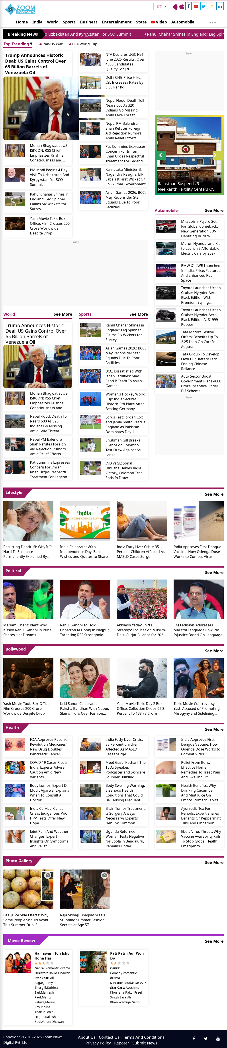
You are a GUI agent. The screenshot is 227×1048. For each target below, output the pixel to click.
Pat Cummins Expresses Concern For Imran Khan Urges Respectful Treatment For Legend (126, 153)
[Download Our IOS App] (181, 6)
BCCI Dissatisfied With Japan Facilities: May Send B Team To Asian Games (124, 378)
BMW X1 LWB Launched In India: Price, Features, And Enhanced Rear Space (201, 273)
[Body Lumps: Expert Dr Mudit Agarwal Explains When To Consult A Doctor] (15, 790)
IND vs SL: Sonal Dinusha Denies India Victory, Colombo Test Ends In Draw (124, 470)
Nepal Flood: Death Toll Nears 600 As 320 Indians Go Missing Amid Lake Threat (125, 107)
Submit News (144, 1043)
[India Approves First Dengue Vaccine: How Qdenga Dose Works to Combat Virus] (199, 520)
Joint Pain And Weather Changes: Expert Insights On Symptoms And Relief (49, 838)
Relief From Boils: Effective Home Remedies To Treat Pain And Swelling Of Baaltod (200, 769)
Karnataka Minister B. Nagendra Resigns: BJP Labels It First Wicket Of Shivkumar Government (126, 176)
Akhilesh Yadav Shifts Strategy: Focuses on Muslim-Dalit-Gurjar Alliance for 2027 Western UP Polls (141, 630)
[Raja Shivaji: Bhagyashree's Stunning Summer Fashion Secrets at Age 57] (85, 889)
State (141, 22)
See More (63, 314)
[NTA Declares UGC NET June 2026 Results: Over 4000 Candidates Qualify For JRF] (90, 59)
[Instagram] (211, 6)
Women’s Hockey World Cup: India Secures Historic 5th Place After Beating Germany (125, 401)
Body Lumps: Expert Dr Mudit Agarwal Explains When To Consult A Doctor (49, 792)
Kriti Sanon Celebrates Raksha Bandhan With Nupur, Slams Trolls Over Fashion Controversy (84, 708)
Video (161, 22)
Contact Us (109, 1037)
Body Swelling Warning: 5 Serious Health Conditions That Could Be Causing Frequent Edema (125, 792)
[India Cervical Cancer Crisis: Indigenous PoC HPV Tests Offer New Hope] (15, 813)
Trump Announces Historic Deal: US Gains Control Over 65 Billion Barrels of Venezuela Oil (35, 63)
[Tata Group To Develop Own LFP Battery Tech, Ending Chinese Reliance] (166, 359)
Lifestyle (14, 492)
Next (218, 159)
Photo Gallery (19, 860)
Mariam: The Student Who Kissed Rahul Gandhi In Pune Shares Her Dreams (27, 630)
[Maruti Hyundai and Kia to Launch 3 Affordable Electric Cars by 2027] (166, 248)
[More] (212, 21)
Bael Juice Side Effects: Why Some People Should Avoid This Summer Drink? (25, 920)
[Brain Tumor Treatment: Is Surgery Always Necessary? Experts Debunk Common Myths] (90, 813)
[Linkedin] (220, 6)
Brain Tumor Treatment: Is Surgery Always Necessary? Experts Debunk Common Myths (126, 815)
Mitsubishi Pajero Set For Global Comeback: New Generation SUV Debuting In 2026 (199, 228)
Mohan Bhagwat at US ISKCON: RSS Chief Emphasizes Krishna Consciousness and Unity (48, 153)
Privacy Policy (98, 1043)
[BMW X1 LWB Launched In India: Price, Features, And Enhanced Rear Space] (166, 270)
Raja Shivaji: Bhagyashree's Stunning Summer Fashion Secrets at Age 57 (82, 920)
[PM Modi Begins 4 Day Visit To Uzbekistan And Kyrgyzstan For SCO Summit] (15, 175)
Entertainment (117, 22)
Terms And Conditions (143, 1037)
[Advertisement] (75, 275)
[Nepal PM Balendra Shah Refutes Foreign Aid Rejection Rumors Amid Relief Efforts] (90, 128)
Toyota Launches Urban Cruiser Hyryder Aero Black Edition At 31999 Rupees (201, 317)
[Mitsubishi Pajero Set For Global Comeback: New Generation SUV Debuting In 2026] (166, 226)
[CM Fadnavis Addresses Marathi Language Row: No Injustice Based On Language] (199, 599)
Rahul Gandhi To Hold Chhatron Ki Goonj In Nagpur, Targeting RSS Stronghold (84, 630)
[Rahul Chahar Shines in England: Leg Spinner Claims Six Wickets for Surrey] (15, 199)
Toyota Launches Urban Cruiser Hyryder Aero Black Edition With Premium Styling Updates (201, 295)
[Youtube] (196, 6)
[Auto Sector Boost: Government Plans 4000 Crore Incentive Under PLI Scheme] (166, 381)
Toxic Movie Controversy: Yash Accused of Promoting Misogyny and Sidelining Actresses (197, 708)
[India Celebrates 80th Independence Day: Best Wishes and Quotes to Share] (85, 520)
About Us (87, 1037)
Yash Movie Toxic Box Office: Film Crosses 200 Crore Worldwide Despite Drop (50, 226)
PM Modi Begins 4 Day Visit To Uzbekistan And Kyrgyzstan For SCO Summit (49, 177)
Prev (160, 159)
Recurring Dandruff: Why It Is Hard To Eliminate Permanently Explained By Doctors (27, 551)
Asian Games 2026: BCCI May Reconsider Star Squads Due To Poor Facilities (126, 199)
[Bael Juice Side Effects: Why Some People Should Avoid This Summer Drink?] (28, 889)
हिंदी (160, 6)
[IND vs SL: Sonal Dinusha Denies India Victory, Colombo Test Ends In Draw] (90, 468)
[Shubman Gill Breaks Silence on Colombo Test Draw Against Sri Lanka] (90, 445)
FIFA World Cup (83, 44)
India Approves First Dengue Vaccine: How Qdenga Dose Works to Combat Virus (197, 551)
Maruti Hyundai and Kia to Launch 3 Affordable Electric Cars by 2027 (201, 248)
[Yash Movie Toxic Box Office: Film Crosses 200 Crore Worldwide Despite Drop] (15, 223)
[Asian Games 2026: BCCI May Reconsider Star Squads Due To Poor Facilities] (90, 197)
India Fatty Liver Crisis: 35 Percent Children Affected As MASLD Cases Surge (141, 551)
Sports (69, 22)
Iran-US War (51, 44)
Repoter (121, 1043)
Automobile (182, 22)
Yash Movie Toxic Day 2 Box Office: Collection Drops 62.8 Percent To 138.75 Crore (140, 708)
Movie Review (21, 940)
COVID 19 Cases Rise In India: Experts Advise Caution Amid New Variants (49, 769)
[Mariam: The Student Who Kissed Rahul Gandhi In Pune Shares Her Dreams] (28, 599)
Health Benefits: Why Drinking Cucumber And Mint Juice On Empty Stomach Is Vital (200, 792)
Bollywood (16, 649)
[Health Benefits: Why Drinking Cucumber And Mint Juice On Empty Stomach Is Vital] (166, 790)
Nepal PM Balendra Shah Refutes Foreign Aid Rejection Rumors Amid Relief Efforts (123, 130)
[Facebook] (188, 6)
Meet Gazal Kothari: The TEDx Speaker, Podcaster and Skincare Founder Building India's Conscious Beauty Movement (126, 769)
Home (22, 22)
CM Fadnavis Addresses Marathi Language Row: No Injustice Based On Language (198, 630)
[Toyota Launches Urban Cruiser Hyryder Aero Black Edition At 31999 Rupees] (166, 315)
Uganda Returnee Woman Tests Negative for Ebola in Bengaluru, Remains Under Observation (125, 838)
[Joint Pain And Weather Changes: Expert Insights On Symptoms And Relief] (15, 836)
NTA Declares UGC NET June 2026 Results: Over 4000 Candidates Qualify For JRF (125, 61)
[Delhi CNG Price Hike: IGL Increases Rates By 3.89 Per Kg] (90, 82)
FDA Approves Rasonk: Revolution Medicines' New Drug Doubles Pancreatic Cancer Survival (49, 746)
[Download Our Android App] (175, 6)
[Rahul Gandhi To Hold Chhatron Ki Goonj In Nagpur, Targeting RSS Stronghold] (85, 599)
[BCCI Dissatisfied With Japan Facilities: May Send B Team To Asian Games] (90, 376)
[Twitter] (203, 6)
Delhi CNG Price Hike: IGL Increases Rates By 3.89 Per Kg (124, 82)
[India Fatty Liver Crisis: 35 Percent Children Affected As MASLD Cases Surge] (142, 520)
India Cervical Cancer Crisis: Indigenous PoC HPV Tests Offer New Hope (48, 815)
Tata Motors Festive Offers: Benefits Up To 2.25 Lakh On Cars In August (199, 339)
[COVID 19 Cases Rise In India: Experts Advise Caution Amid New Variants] (15, 767)
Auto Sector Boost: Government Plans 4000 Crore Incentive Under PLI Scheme (201, 383)
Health (12, 727)
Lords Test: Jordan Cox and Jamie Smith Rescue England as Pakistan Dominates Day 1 (125, 424)
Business (89, 22)
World (53, 22)
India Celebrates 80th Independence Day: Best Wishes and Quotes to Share (84, 551)
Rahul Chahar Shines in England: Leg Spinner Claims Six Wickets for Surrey (49, 201)
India (37, 22)
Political (13, 570)
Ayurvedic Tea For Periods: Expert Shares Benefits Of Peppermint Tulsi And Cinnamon (201, 815)
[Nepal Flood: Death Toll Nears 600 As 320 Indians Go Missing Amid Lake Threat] (90, 105)
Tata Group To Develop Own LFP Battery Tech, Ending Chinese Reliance (200, 361)
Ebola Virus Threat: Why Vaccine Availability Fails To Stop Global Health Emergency (201, 838)
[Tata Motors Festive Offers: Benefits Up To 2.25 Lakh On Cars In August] (166, 337)
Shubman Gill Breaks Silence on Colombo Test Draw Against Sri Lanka (123, 447)
